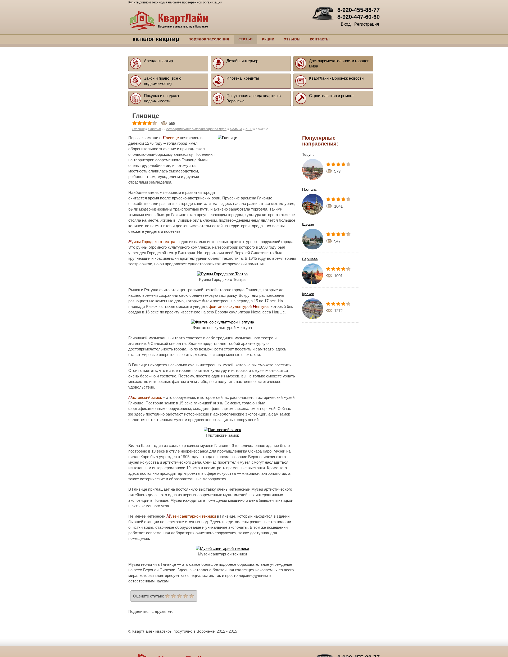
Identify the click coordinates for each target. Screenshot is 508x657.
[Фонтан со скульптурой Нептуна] (222, 322)
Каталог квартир (150, 39)
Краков (308, 294)
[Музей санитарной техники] (222, 548)
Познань (309, 189)
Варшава (310, 259)
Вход (346, 24)
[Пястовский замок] (222, 429)
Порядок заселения (197, 39)
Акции (256, 39)
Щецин (308, 224)
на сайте (174, 2)
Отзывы (280, 39)
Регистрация (366, 24)
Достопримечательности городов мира (195, 129)
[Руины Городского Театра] (222, 274)
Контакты (308, 39)
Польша (236, 129)
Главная (138, 129)
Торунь (308, 154)
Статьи (234, 39)
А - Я (249, 129)
